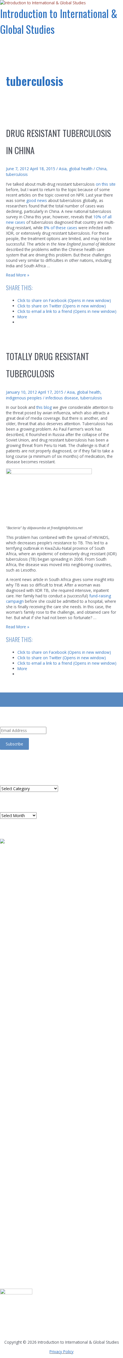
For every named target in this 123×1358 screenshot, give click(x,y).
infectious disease (61, 398)
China (101, 168)
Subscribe (14, 744)
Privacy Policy (61, 1351)
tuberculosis (17, 174)
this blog (44, 407)
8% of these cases (61, 227)
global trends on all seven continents (18, 1327)
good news (36, 200)
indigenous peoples (24, 398)
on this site (106, 184)
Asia (63, 168)
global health (80, 168)
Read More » (17, 275)
